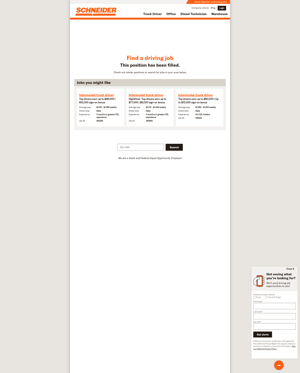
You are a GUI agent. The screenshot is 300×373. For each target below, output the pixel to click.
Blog (213, 7)
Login (221, 8)
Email (258, 297)
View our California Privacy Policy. (274, 347)
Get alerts (263, 334)
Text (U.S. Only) (274, 297)
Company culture (200, 7)
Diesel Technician (193, 14)
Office (171, 14)
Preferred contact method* (264, 294)
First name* (258, 301)
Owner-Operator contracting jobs (210, 1)
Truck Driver (152, 14)
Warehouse (219, 14)
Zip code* (257, 322)
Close (289, 268)
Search (174, 147)
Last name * (258, 311)
